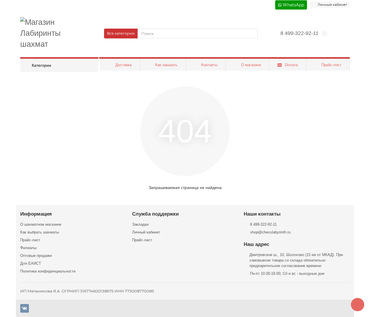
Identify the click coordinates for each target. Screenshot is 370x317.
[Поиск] (252, 33)
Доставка (123, 65)
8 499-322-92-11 (299, 33)
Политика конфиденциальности (47, 271)
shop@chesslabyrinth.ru (270, 232)
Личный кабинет (146, 232)
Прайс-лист (331, 65)
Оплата (291, 65)
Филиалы (28, 248)
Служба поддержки (155, 214)
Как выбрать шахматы (39, 232)
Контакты (209, 65)
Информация (36, 214)
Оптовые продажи (36, 255)
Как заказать (166, 65)
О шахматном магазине (40, 224)
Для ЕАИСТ (30, 263)
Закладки (140, 224)
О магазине (251, 65)
